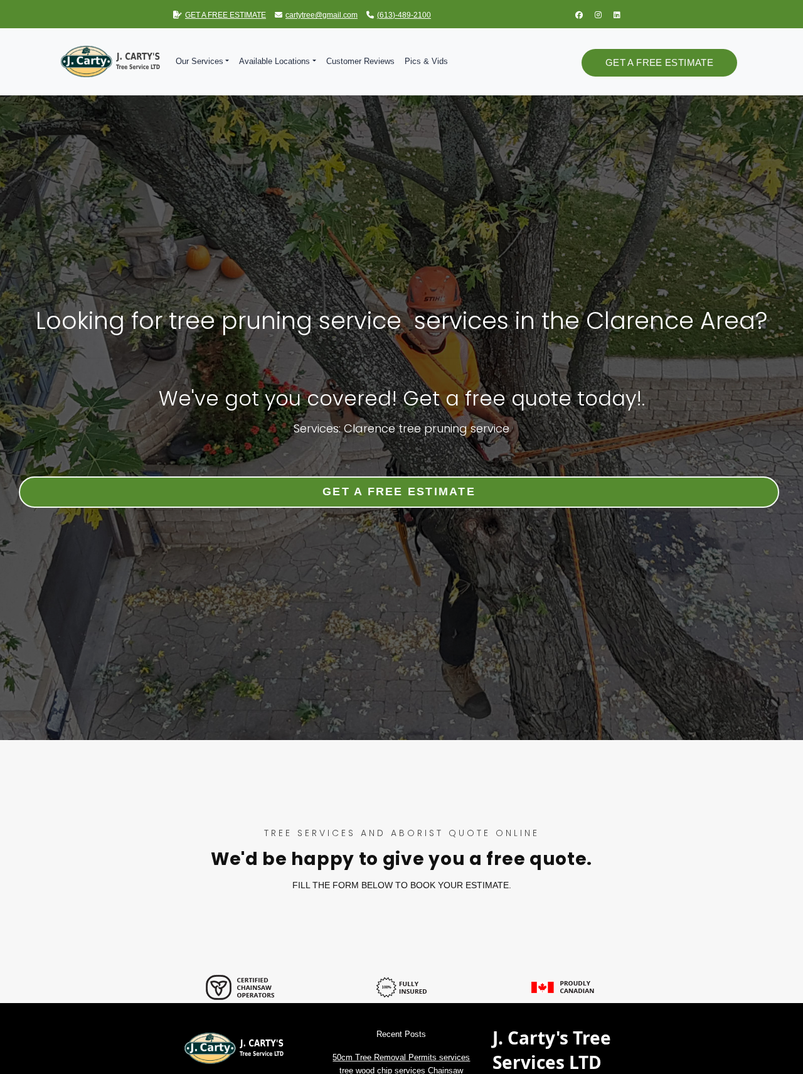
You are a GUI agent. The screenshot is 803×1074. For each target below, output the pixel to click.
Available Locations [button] (274, 61)
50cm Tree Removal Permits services (401, 1057)
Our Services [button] (199, 61)
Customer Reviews (360, 61)
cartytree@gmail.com (321, 15)
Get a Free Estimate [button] (659, 62)
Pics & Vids (426, 61)
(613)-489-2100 (404, 15)
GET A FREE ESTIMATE (225, 15)
